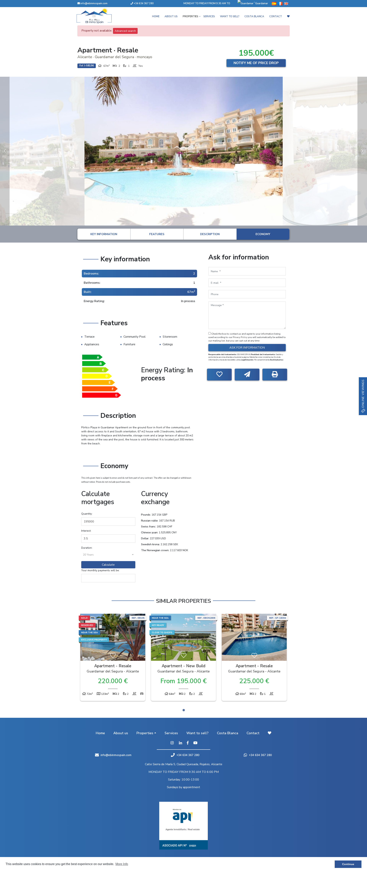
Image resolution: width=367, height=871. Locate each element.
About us (171, 16)
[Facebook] (188, 743)
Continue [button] (348, 864)
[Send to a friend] (247, 375)
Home (155, 16)
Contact (275, 16)
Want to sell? (229, 16)
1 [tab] (184, 710)
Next (362, 151)
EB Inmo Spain (99, 15)
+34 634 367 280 (143, 3)
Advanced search (125, 31)
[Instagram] (172, 743)
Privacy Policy (240, 337)
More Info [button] (121, 864)
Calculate (108, 565)
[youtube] (195, 743)
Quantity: (86, 514)
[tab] (103, 234)
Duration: (86, 548)
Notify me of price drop (256, 63)
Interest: (86, 531)
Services (209, 16)
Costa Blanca (254, 16)
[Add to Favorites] (219, 375)
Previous (5, 151)
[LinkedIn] (180, 743)
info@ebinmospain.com (93, 3)
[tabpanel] (112, 658)
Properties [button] (190, 16)
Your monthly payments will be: (100, 570)
